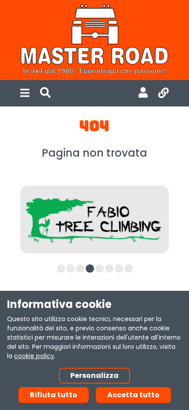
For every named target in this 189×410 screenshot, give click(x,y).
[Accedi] (143, 93)
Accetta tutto (133, 395)
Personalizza (94, 375)
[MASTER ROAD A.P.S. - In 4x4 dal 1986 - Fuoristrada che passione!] (94, 40)
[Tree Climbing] (94, 220)
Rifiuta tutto (53, 395)
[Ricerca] (45, 93)
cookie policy (34, 355)
